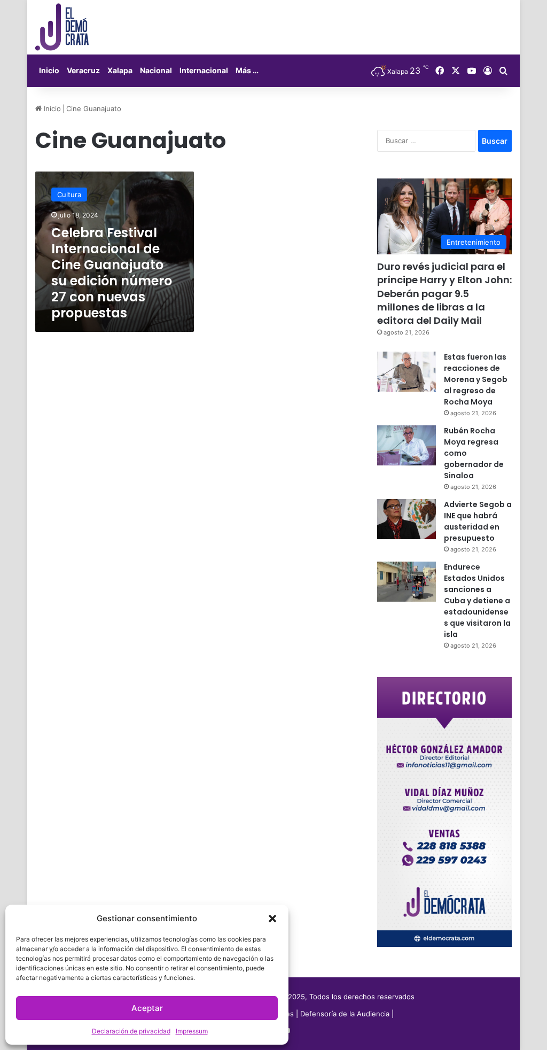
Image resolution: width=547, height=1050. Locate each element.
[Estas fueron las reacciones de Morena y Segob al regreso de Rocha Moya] (406, 372)
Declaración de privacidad (131, 1031)
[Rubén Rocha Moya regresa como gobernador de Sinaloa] (406, 445)
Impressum (192, 1031)
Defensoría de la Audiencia (344, 1013)
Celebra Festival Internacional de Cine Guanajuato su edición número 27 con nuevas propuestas (111, 273)
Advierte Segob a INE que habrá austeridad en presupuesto (478, 521)
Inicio (49, 70)
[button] (272, 918)
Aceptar (147, 1008)
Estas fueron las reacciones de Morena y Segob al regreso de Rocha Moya (475, 379)
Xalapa (119, 70)
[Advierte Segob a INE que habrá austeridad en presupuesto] (406, 519)
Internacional (203, 70)
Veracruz (83, 70)
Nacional (156, 70)
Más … (247, 70)
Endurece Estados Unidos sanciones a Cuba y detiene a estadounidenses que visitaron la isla (477, 601)
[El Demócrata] (62, 27)
